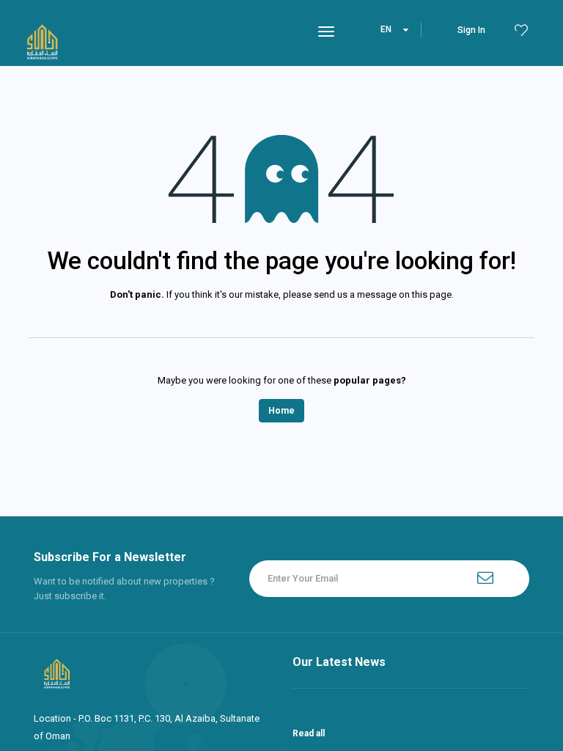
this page (432, 294)
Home (281, 411)
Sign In (471, 30)
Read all (309, 733)
